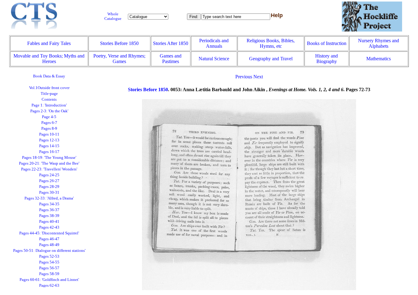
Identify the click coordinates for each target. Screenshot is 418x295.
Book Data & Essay (49, 76)
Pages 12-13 (49, 140)
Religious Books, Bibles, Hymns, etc (271, 43)
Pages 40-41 (49, 221)
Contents (49, 99)
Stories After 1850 (170, 43)
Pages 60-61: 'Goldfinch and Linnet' (49, 280)
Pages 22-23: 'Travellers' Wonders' (49, 169)
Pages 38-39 (49, 216)
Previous (243, 76)
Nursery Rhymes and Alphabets (378, 43)
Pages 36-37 (49, 210)
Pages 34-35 (49, 204)
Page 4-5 (49, 117)
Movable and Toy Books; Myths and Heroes (48, 58)
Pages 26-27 (49, 181)
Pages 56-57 (49, 268)
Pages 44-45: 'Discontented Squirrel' (49, 233)
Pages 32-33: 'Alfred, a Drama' (49, 198)
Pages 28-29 (49, 187)
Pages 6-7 (49, 123)
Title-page (49, 93)
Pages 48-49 (49, 245)
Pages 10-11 (49, 134)
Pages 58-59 (49, 274)
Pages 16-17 (49, 152)
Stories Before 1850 (119, 43)
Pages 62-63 (49, 285)
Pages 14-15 (49, 146)
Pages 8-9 (49, 128)
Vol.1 (49, 88)
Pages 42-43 (49, 227)
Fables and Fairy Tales (49, 43)
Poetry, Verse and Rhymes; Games (119, 58)
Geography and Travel (271, 58)
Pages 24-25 (49, 175)
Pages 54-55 (49, 262)
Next (258, 76)
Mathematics (378, 58)
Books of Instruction (326, 43)
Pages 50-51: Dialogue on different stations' (49, 250)
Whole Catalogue (112, 16)
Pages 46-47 (49, 239)
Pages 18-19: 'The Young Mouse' (49, 157)
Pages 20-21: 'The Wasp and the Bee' (49, 163)
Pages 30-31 (49, 192)
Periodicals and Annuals (214, 43)
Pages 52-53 (49, 256)
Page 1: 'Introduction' (49, 105)
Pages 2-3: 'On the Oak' (49, 111)
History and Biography (326, 58)
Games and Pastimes (170, 58)
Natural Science (214, 58)
